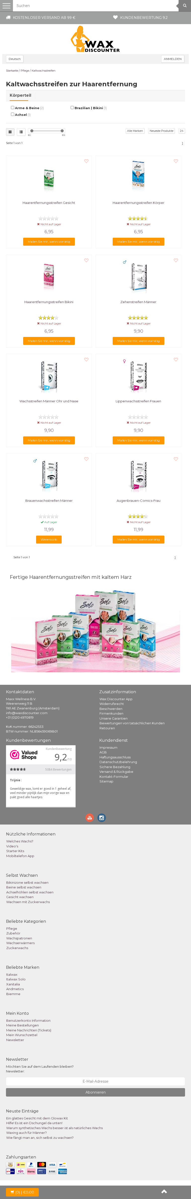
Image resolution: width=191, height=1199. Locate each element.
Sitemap (106, 781)
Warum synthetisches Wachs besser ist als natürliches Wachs (54, 1128)
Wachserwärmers (20, 943)
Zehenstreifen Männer (138, 302)
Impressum (108, 747)
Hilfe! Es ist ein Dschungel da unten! (34, 1123)
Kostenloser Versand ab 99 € (44, 17)
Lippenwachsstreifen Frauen (138, 401)
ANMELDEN (173, 59)
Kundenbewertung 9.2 (144, 17)
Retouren (107, 728)
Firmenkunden (111, 713)
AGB (103, 752)
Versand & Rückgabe (116, 772)
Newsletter (15, 1040)
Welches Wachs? (19, 841)
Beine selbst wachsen (23, 887)
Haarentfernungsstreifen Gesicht (49, 203)
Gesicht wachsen (20, 897)
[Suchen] (185, 5)
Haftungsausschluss (115, 757)
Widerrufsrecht (111, 704)
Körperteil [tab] (20, 95)
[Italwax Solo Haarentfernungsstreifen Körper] (138, 176)
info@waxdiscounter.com (27, 713)
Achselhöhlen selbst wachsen (29, 892)
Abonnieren (96, 1092)
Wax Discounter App (116, 699)
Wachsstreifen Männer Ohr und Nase (48, 401)
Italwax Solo (16, 979)
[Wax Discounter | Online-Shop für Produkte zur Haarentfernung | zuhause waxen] (95, 39)
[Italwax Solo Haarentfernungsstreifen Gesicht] (49, 176)
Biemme (13, 994)
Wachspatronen (19, 938)
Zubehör (13, 933)
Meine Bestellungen (22, 1025)
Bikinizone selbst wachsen (27, 882)
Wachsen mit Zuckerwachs (28, 902)
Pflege (25, 70)
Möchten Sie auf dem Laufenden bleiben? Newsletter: (40, 1068)
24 (182, 131)
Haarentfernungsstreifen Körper (138, 203)
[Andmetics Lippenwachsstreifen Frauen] (138, 375)
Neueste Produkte (161, 131)
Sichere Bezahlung (114, 767)
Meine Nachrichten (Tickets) (28, 1030)
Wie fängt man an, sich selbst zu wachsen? (40, 1138)
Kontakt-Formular (113, 777)
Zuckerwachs (17, 948)
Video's (12, 846)
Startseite (12, 70)
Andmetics (15, 989)
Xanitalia (13, 984)
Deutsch (15, 59)
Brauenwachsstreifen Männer (49, 501)
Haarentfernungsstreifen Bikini (48, 302)
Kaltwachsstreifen (43, 70)
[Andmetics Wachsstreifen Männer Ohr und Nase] (49, 375)
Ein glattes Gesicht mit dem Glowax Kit (37, 1118)
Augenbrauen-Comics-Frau (138, 501)
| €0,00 (24, 1192)
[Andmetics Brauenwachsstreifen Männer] (49, 474)
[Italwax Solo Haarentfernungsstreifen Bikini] (49, 276)
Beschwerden (110, 709)
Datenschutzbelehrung (118, 762)
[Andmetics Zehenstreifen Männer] (138, 276)
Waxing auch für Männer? (26, 1133)
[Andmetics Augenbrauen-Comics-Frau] (138, 474)
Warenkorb (49, 539)
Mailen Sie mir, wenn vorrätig (49, 241)
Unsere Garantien (113, 718)
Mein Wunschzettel (21, 1035)
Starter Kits (15, 851)
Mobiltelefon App (20, 856)
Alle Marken (135, 131)
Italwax (11, 974)
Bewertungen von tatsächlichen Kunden (132, 723)
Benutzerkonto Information (28, 1020)
